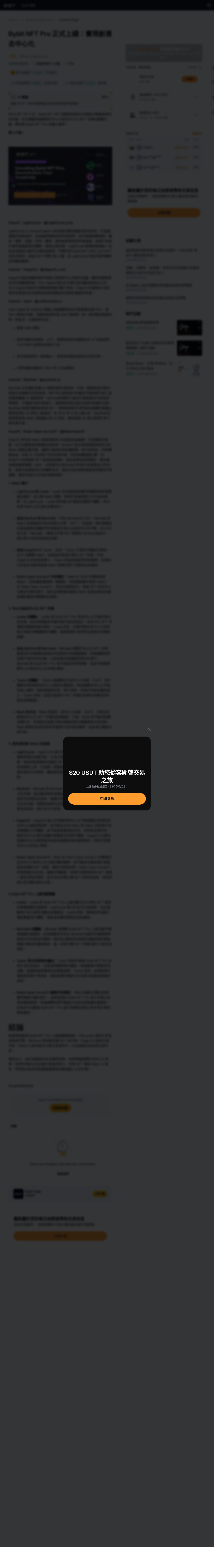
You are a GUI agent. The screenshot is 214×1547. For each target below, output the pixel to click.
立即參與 (107, 798)
